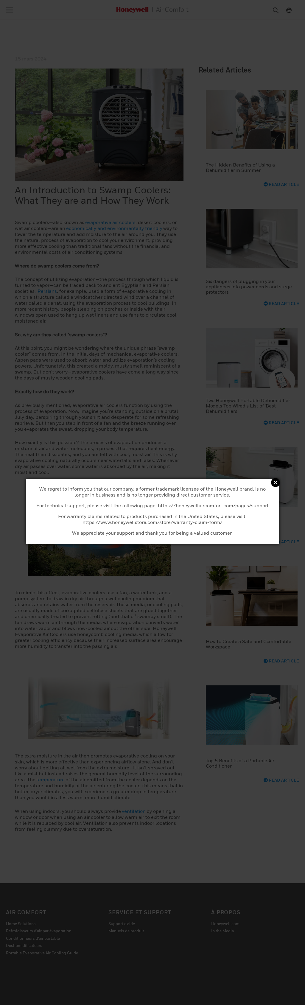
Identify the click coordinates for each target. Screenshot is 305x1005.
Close (275, 482)
